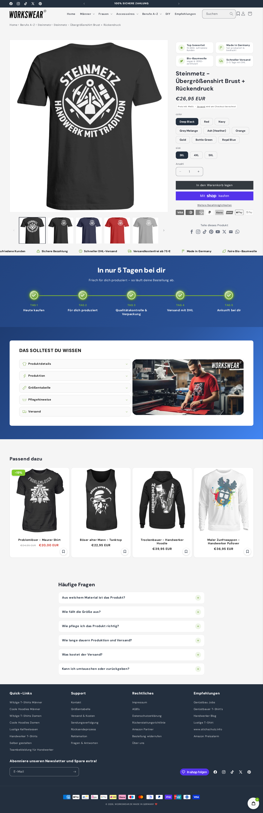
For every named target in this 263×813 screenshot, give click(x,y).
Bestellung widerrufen (147, 736)
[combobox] (219, 14)
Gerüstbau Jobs (204, 702)
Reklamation (79, 736)
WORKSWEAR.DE (123, 804)
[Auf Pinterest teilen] (211, 233)
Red (206, 121)
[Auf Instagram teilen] (198, 233)
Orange (240, 130)
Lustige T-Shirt (204, 722)
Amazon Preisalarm (206, 736)
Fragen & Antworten (84, 742)
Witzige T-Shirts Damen (25, 715)
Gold (183, 139)
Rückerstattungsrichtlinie (149, 722)
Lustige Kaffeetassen (24, 729)
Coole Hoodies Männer (25, 709)
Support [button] (78, 693)
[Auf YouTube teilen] (218, 233)
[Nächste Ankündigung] (179, 3)
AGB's (136, 709)
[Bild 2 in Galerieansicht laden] (60, 230)
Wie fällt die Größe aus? (81, 612)
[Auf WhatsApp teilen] (237, 233)
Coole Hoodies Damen (24, 722)
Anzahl (180, 164)
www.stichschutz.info (208, 729)
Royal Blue (229, 139)
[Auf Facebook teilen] (191, 233)
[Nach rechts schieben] (164, 230)
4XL (196, 155)
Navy (222, 121)
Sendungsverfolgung (85, 722)
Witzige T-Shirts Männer (26, 702)
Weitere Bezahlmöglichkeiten (214, 205)
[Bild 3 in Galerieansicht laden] (89, 230)
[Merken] (63, 551)
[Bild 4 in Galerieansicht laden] (117, 230)
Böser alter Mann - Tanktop (101, 540)
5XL (211, 155)
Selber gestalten (21, 742)
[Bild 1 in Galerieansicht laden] (32, 230)
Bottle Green (204, 139)
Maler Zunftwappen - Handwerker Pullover (223, 541)
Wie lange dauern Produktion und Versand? (97, 640)
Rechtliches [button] (143, 693)
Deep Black (187, 121)
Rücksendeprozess (83, 729)
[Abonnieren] (74, 771)
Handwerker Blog (205, 715)
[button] (87, 14)
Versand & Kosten (83, 715)
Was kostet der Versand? (82, 654)
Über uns (138, 742)
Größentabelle (80, 709)
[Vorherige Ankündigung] (84, 3)
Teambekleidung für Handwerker (31, 749)
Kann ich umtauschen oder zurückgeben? (95, 669)
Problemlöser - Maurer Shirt (39, 540)
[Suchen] (231, 14)
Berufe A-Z (27, 25)
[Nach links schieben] (14, 230)
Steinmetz (44, 25)
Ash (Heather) (216, 130)
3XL (182, 155)
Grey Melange (189, 130)
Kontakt (76, 702)
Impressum (139, 702)
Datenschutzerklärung (147, 715)
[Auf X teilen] (224, 233)
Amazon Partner (142, 729)
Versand (201, 106)
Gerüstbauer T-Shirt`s (208, 709)
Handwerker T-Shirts (23, 736)
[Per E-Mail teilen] (231, 233)
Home (13, 25)
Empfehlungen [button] (207, 693)
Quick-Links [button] (21, 693)
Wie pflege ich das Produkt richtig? (90, 626)
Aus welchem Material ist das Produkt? (93, 598)
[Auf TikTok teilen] (205, 233)
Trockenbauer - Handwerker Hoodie (162, 541)
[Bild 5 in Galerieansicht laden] (145, 230)
